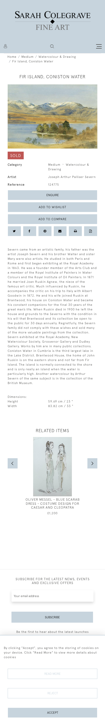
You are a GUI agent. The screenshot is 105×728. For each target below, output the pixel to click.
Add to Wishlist (52, 207)
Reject (52, 693)
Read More (52, 674)
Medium (27, 57)
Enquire (52, 195)
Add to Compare (52, 219)
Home (12, 57)
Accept (52, 712)
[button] (52, 46)
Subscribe (52, 617)
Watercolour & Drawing (57, 57)
